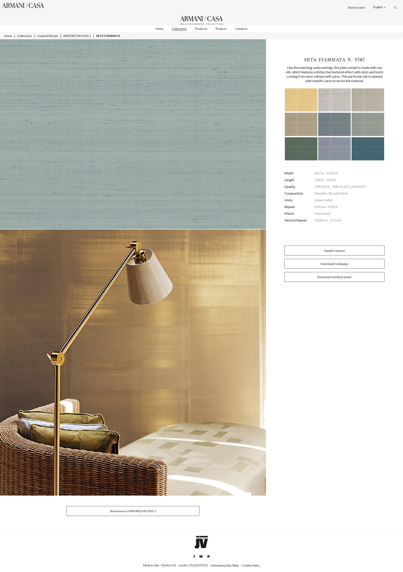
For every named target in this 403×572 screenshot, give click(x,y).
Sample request (334, 250)
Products (201, 28)
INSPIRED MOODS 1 (77, 36)
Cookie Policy (251, 565)
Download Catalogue (334, 264)
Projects (221, 28)
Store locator (356, 7)
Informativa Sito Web (225, 565)
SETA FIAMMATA (108, 36)
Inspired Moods (47, 36)
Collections (179, 28)
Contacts (241, 28)
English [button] (378, 7)
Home (159, 28)
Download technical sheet (334, 277)
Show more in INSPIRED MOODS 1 (133, 511)
